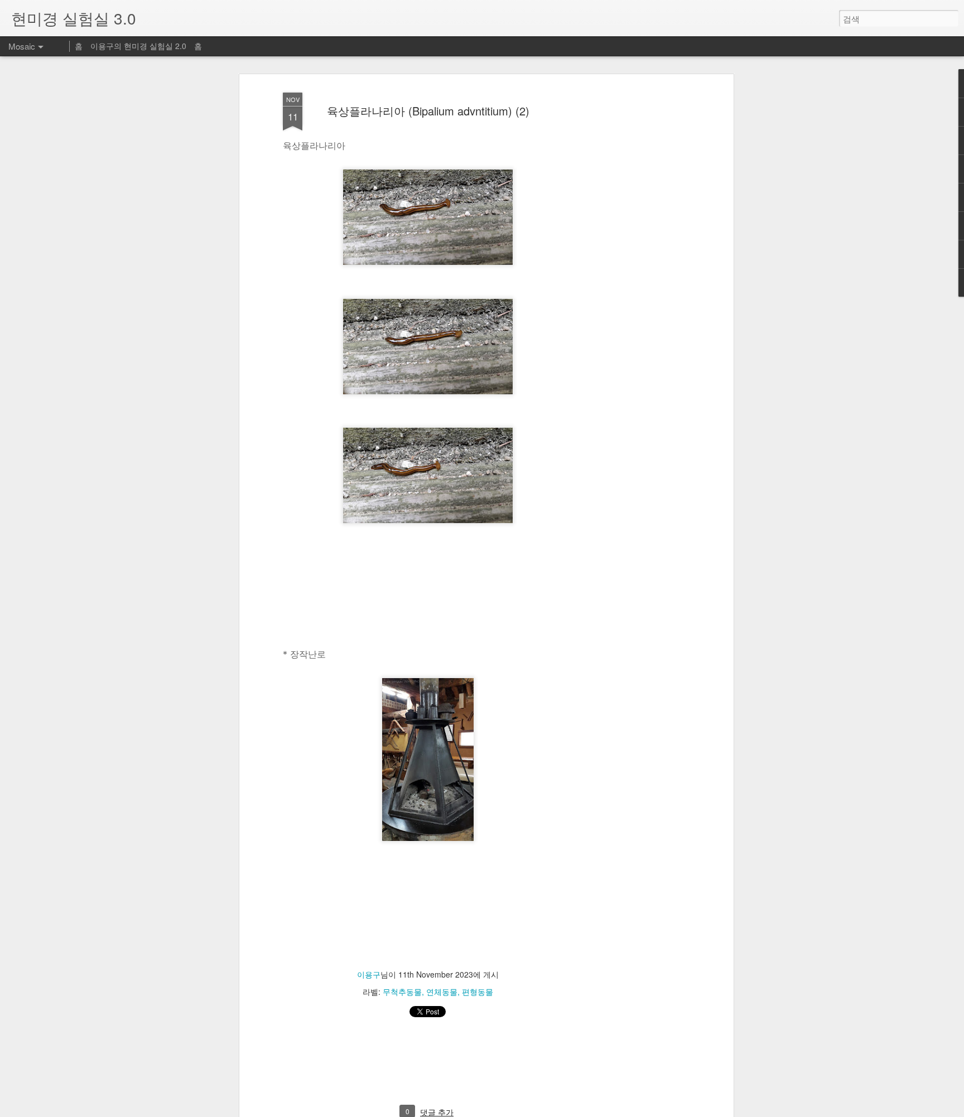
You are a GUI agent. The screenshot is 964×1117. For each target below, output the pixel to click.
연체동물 (441, 991)
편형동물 (477, 991)
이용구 (368, 974)
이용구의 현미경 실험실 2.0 (138, 45)
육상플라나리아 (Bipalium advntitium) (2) (428, 111)
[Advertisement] (634, 262)
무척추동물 (402, 991)
